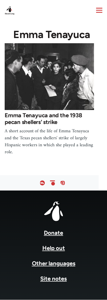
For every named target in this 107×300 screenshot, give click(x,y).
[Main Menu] (99, 10)
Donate (53, 232)
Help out (53, 248)
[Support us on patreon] (52, 182)
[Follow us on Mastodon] (62, 182)
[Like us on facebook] (42, 182)
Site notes (53, 278)
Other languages (53, 263)
